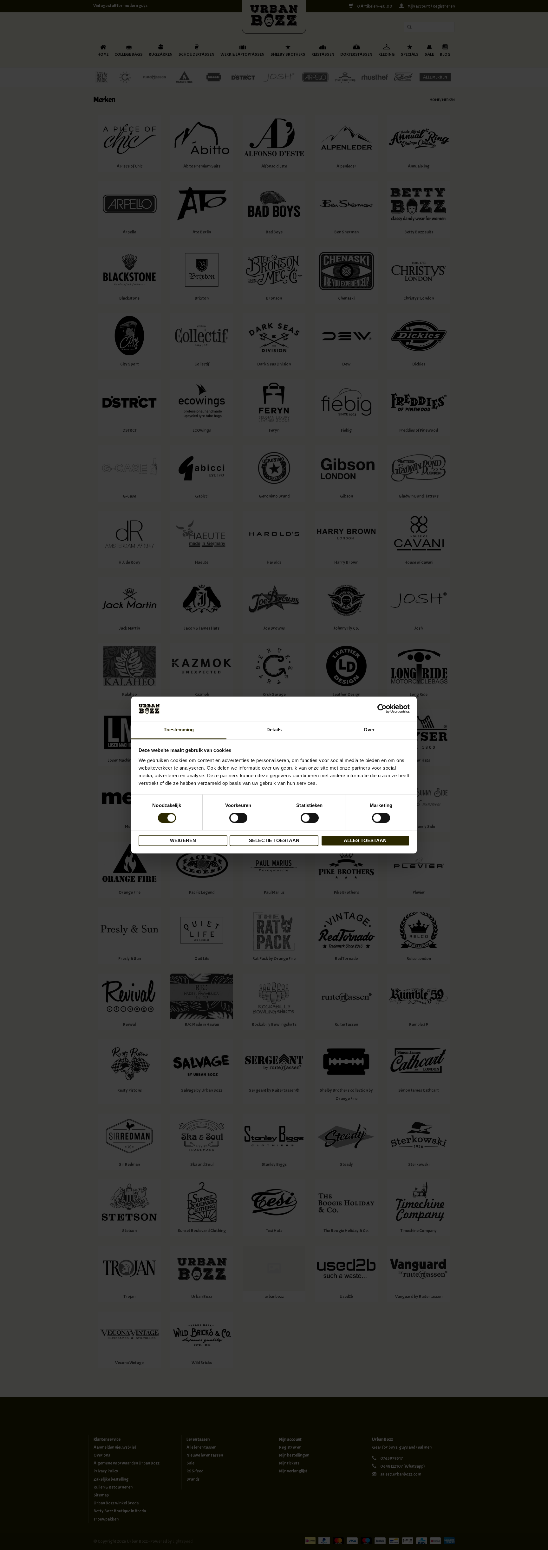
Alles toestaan (365, 840)
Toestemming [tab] (179, 729)
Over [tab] (369, 729)
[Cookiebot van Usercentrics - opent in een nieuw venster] (382, 709)
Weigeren (183, 840)
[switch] (238, 818)
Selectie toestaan (274, 840)
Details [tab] (274, 729)
